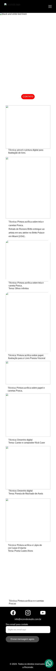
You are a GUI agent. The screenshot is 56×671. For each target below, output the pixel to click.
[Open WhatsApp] (49, 663)
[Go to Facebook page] (13, 612)
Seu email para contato (17, 624)
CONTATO (28, 96)
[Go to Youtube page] (43, 612)
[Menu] (50, 6)
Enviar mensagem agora (22, 639)
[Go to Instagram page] (28, 612)
